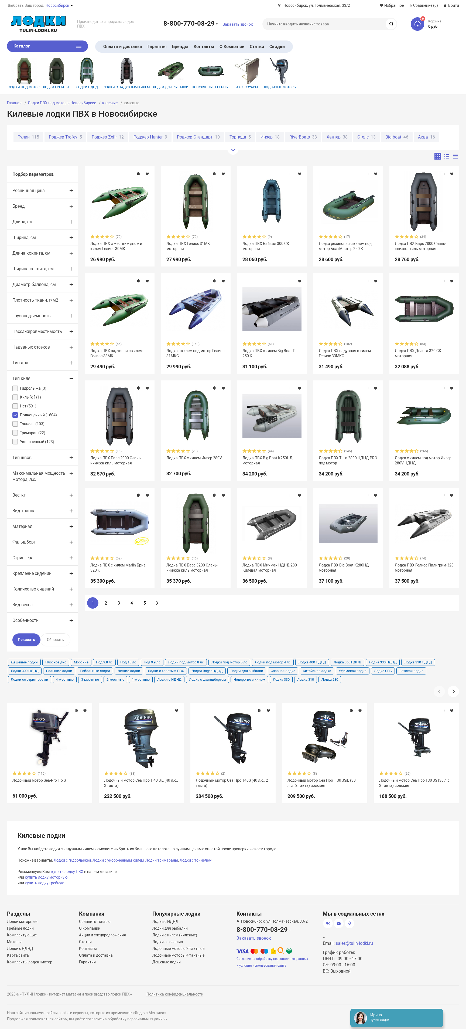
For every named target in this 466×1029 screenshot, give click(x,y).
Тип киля (21, 378)
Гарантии (87, 962)
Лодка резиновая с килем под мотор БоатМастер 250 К (345, 246)
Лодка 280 (329, 679)
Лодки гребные (56, 87)
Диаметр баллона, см (34, 284)
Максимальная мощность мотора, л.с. (38, 476)
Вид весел (22, 604)
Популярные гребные (211, 87)
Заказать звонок (238, 24)
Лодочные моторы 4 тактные (178, 955)
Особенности (25, 620)
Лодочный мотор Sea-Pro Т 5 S (39, 780)
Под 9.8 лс (104, 662)
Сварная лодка (283, 671)
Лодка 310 (305, 679)
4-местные (65, 679)
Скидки (277, 46)
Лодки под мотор (24, 87)
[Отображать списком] (446, 156)
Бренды (180, 46)
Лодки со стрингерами (29, 679)
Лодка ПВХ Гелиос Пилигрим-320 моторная (424, 567)
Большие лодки (59, 671)
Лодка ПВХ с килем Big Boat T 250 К (268, 353)
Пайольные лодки (95, 671)
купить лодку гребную (44, 883)
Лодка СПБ (383, 671)
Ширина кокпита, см (33, 268)
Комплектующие (22, 935)
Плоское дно (55, 662)
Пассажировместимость (37, 331)
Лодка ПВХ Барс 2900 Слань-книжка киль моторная (116, 460)
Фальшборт (24, 542)
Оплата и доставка (122, 46)
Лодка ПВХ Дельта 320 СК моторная (418, 353)
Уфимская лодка (352, 671)
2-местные (115, 679)
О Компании (232, 46)
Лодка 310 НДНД (418, 662)
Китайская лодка (317, 671)
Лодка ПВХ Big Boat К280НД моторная (344, 567)
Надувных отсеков (31, 347)
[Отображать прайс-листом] (455, 156)
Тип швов (22, 457)
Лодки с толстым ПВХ (166, 671)
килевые (110, 103)
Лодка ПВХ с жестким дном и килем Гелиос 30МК (116, 246)
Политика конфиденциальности (174, 994)
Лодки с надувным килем (127, 87)
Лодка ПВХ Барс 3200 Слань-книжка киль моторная (192, 567)
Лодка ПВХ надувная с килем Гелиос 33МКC (345, 353)
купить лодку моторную (46, 877)
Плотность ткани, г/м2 (35, 300)
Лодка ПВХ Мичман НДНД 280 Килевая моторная (269, 567)
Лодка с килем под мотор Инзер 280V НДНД (423, 460)
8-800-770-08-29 (189, 23)
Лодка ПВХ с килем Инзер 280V (194, 458)
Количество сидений (33, 589)
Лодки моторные (22, 921)
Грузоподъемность (31, 315)
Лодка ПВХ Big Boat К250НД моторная (267, 460)
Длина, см (22, 221)
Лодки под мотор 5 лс (229, 662)
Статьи (257, 46)
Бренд (18, 206)
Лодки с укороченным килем (118, 860)
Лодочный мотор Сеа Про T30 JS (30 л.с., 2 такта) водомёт (415, 782)
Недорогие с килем (249, 679)
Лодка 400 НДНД (312, 662)
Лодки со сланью (167, 942)
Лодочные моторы (280, 87)
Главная (14, 103)
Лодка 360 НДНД (347, 662)
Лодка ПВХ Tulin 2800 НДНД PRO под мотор (348, 460)
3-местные (90, 679)
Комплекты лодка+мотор (29, 962)
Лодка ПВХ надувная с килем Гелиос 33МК (116, 353)
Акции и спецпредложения (102, 935)
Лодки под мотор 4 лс (273, 662)
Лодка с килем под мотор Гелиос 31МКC (195, 353)
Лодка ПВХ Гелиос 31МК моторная (188, 246)
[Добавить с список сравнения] (138, 173)
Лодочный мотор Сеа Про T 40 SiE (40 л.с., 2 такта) (141, 782)
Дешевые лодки (24, 662)
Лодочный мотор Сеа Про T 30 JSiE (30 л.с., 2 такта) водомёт (321, 782)
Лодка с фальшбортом (207, 679)
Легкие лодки (129, 671)
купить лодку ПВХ (67, 871)
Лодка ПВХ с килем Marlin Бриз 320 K (117, 567)
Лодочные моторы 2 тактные (178, 948)
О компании (89, 928)
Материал (22, 526)
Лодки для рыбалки (171, 87)
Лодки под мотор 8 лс (186, 662)
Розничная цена (28, 190)
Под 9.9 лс (152, 662)
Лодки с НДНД (169, 679)
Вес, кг (19, 495)
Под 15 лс (128, 662)
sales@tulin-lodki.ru (354, 943)
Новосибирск (57, 5)
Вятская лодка (411, 671)
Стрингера (22, 557)
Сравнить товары (95, 921)
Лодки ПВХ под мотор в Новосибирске (62, 103)
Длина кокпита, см (31, 253)
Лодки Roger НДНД (207, 671)
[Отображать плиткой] (437, 156)
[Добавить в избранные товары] (147, 173)
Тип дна (20, 362)
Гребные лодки (20, 928)
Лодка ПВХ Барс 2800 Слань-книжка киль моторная (420, 246)
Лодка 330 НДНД (383, 662)
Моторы (14, 942)
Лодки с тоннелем (195, 860)
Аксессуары (247, 87)
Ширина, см (24, 237)
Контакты (204, 46)
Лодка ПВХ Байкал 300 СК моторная (265, 246)
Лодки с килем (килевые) (174, 935)
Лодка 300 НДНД (25, 671)
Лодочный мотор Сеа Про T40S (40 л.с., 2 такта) (232, 782)
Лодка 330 (281, 679)
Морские (81, 662)
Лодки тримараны (161, 860)
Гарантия (157, 46)
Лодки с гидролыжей (72, 860)
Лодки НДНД (87, 87)
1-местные (141, 679)
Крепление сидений (32, 573)
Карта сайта (18, 955)
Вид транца (24, 510)
